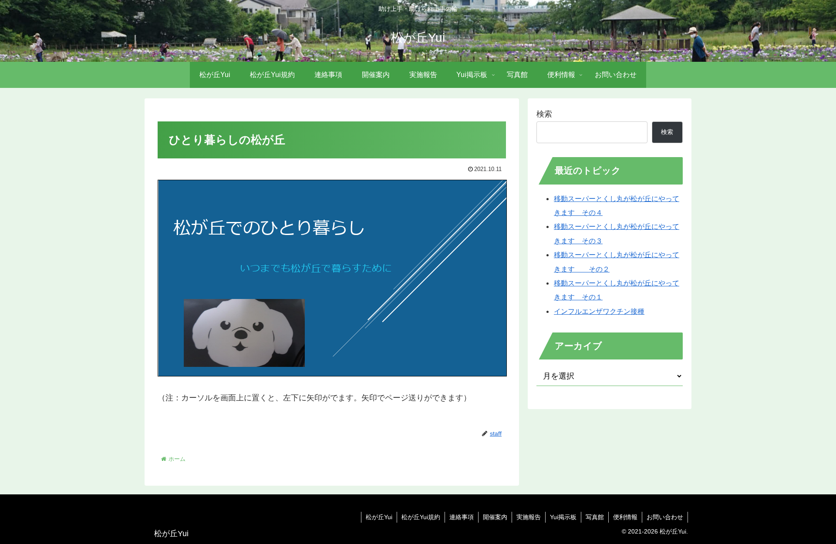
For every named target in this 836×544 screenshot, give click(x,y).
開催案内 (495, 517)
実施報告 (528, 517)
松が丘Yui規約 (420, 517)
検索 (544, 114)
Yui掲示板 (563, 517)
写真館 (595, 517)
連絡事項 (461, 517)
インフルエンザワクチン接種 (599, 311)
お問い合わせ (665, 517)
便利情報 (625, 517)
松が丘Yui (379, 517)
